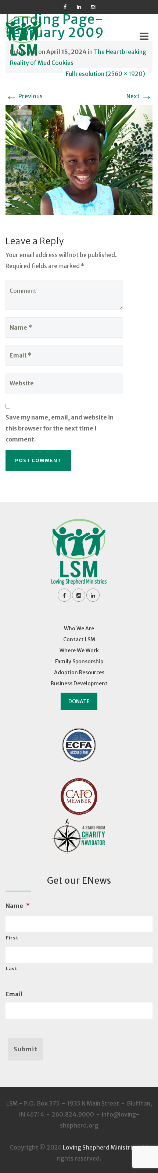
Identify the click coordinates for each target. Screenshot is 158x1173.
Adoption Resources (79, 672)
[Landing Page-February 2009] (79, 159)
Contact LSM (79, 639)
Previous (24, 96)
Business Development (79, 683)
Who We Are (79, 628)
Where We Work (79, 650)
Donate (79, 701)
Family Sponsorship (79, 661)
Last (12, 968)
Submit (25, 1049)
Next (139, 96)
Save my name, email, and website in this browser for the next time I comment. (60, 428)
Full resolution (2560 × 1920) (105, 73)
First (12, 938)
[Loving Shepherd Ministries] (33, 36)
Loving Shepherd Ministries (100, 1147)
